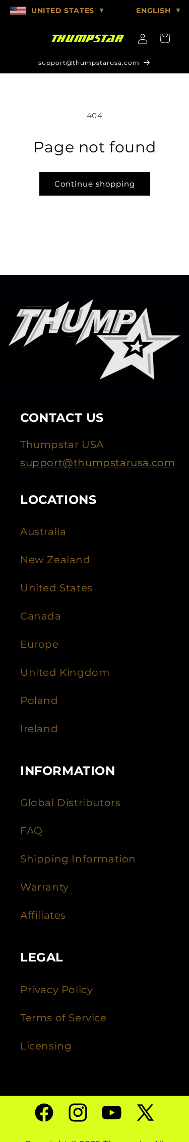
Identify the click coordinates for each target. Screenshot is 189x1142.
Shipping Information (78, 859)
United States (56, 588)
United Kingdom (64, 672)
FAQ (31, 831)
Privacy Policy (56, 990)
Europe (39, 644)
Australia (43, 531)
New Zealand (55, 560)
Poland (39, 700)
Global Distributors (70, 803)
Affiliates (43, 915)
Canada (40, 616)
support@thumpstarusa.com (97, 463)
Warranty (44, 887)
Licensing (46, 1046)
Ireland (39, 729)
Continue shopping (94, 184)
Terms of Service (63, 1018)
